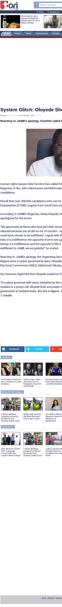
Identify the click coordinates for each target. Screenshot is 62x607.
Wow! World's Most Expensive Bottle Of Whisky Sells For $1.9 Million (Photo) (30, 19)
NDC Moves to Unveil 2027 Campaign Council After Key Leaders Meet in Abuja (11, 452)
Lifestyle (55, 33)
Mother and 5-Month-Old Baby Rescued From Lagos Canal (32, 416)
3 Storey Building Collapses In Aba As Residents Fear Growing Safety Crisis (10, 417)
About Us (50, 598)
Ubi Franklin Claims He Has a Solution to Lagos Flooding (11, 381)
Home (41, 12)
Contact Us (54, 12)
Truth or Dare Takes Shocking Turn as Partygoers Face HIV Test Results (32, 382)
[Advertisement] (31, 71)
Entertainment (42, 33)
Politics (18, 33)
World (29, 33)
